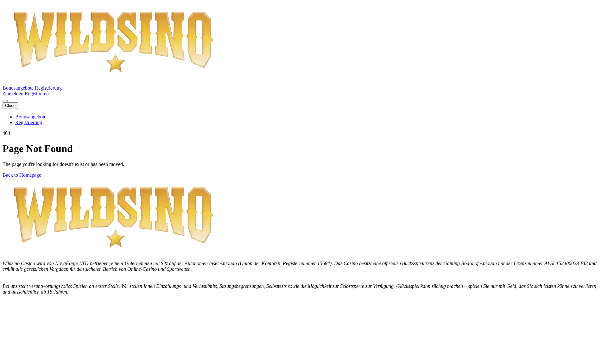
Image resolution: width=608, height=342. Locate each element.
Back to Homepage (22, 175)
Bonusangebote (19, 88)
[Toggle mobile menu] (5, 101)
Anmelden (14, 93)
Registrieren (37, 93)
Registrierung (48, 88)
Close (10, 105)
